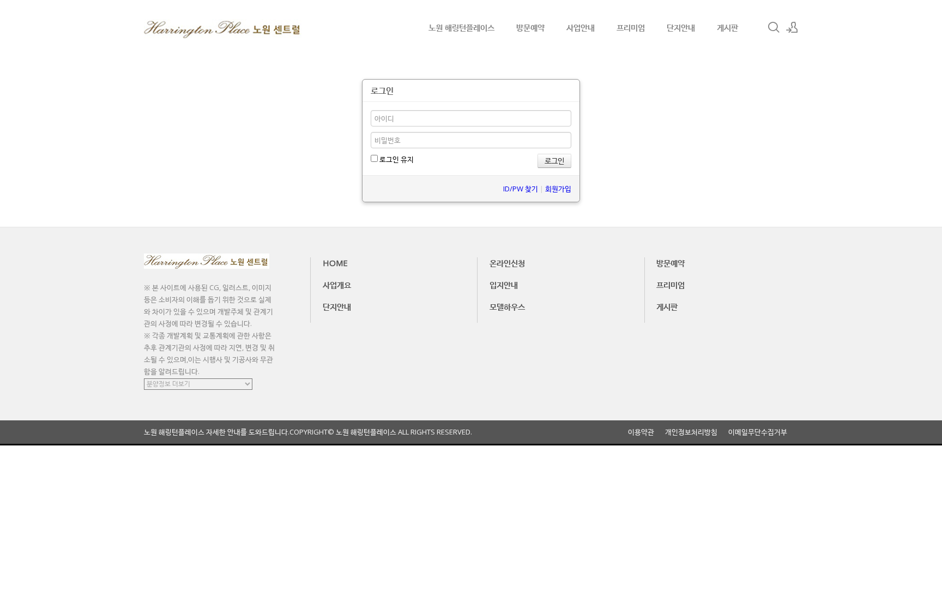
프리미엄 (631, 27)
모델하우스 (507, 306)
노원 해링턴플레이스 (461, 27)
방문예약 (530, 27)
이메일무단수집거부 (757, 432)
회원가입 (558, 189)
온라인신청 (507, 262)
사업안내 (580, 27)
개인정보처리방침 (691, 432)
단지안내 (681, 27)
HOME (335, 262)
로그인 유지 (396, 159)
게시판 (727, 27)
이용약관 (641, 432)
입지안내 (504, 284)
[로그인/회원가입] (792, 27)
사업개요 (337, 284)
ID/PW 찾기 (520, 189)
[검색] (774, 27)
